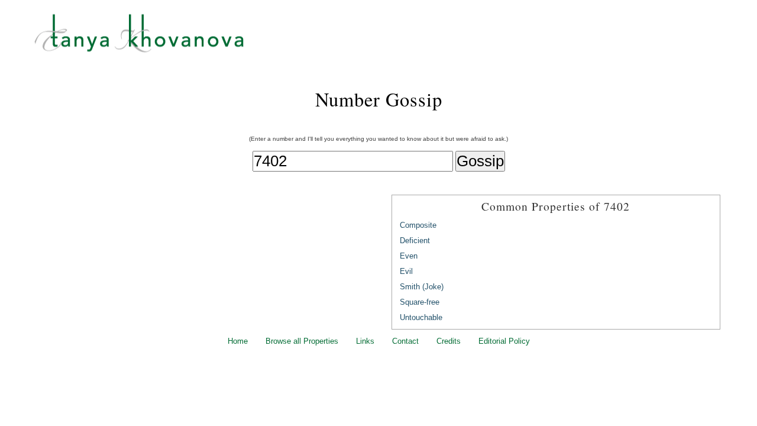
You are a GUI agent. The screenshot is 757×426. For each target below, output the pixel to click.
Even (409, 255)
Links (365, 341)
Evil (406, 271)
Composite (418, 225)
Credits (448, 341)
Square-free (419, 302)
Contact (405, 341)
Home (238, 341)
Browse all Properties (302, 341)
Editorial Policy (504, 341)
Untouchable (421, 317)
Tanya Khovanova (393, 38)
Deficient (415, 240)
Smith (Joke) (422, 286)
